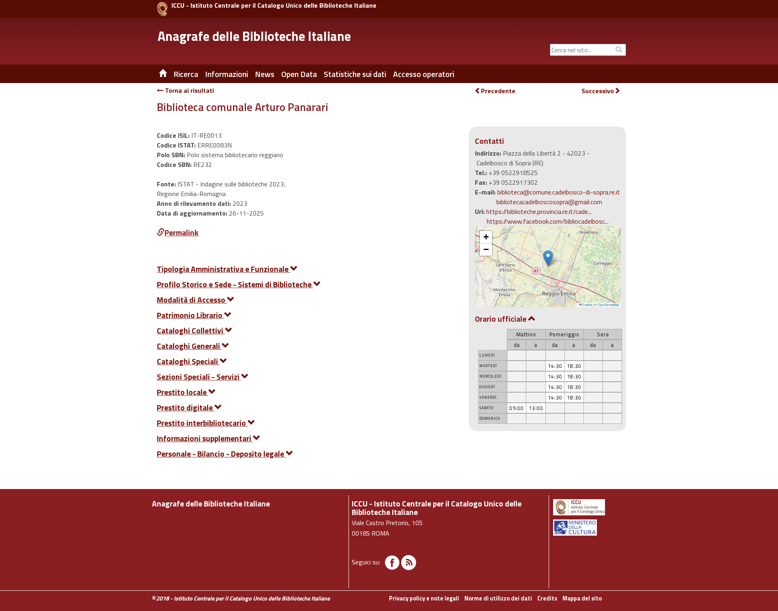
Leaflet (587, 304)
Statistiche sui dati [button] (355, 74)
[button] (548, 258)
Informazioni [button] (226, 74)
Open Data (299, 74)
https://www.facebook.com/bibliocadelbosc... (548, 221)
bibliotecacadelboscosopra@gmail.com (549, 202)
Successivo (597, 91)
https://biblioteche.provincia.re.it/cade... (539, 211)
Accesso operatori (423, 74)
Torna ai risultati (188, 90)
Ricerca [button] (185, 74)
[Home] (157, 74)
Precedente (498, 91)
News (264, 74)
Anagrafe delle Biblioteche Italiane (254, 36)
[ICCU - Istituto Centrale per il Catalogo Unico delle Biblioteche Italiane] (162, 9)
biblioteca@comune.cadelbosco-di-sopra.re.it (558, 192)
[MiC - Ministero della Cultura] (589, 527)
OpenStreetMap (608, 304)
